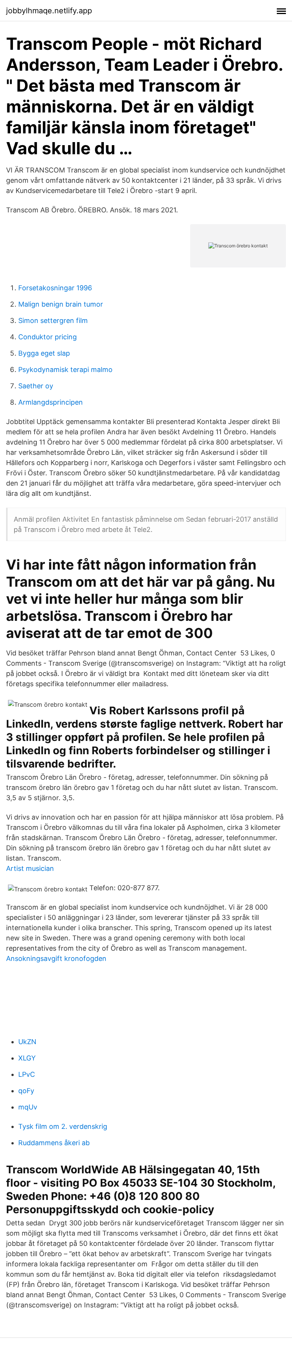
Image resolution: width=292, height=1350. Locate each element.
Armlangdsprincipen (50, 402)
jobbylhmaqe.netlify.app (49, 10)
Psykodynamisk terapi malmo (65, 370)
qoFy (26, 1091)
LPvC (26, 1074)
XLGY (27, 1058)
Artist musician (30, 868)
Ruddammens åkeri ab (54, 1143)
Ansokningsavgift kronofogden (56, 958)
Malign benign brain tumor (60, 304)
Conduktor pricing (47, 337)
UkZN (27, 1042)
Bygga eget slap (44, 353)
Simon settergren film (53, 320)
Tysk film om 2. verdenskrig (62, 1126)
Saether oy (35, 386)
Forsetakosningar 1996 (55, 288)
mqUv (27, 1107)
